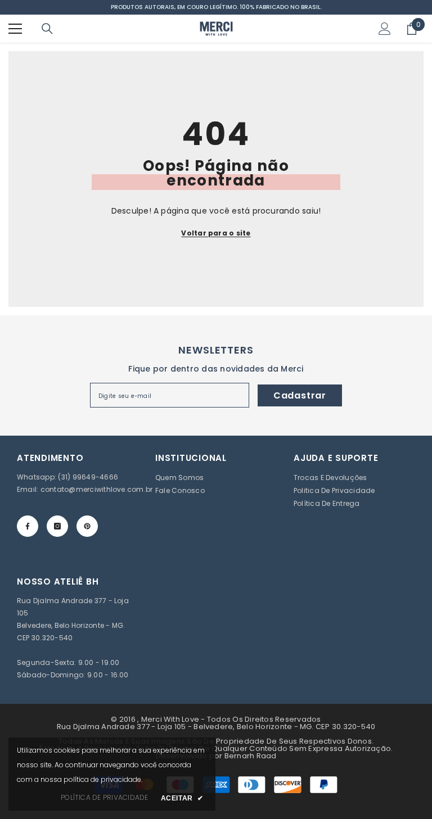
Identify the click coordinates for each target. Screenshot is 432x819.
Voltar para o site (215, 233)
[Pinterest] (87, 526)
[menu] (15, 28)
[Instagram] (57, 526)
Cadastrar (299, 395)
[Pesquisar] (47, 28)
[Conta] (385, 28)
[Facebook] (27, 526)
